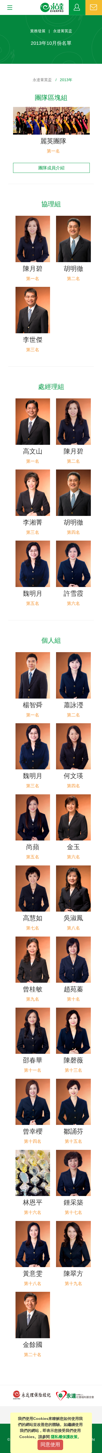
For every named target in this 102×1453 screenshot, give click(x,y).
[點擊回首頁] (52, 7)
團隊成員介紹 (51, 168)
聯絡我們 (93, 7)
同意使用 (50, 1444)
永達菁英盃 (42, 80)
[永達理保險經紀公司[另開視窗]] (32, 1394)
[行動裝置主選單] (8, 7)
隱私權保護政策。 (66, 1437)
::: (1, 17)
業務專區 (77, 7)
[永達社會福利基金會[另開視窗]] (75, 1395)
